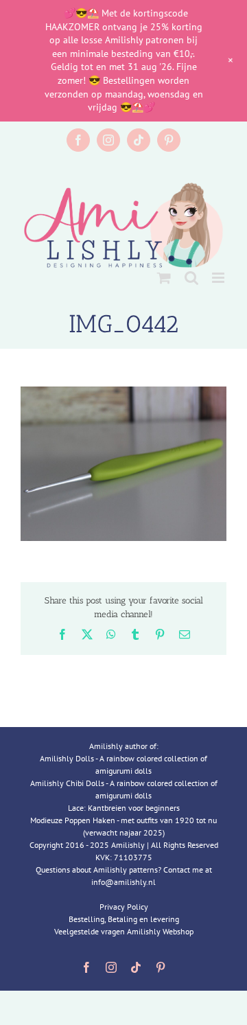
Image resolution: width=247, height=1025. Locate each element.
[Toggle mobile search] (191, 277)
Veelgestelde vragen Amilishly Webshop (123, 931)
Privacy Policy (123, 906)
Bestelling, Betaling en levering (124, 919)
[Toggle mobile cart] (164, 277)
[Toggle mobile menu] (219, 277)
